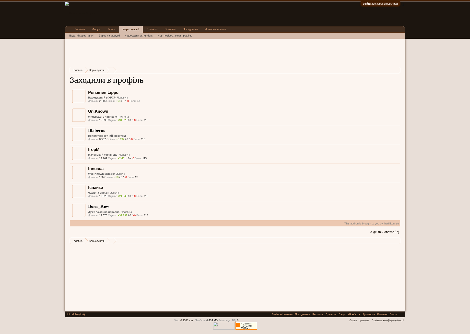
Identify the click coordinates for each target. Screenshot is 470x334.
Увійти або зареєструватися (380, 3)
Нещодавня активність (139, 35)
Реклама (170, 29)
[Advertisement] (159, 52)
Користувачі (131, 29)
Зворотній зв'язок (349, 314)
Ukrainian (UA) (76, 314)
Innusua (96, 168)
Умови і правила (359, 320)
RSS (401, 314)
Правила (152, 29)
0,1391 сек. (187, 320)
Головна (80, 29)
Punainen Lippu (103, 92)
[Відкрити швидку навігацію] (397, 70)
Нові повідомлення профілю (175, 35)
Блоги (111, 29)
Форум (96, 29)
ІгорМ (93, 149)
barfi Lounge (391, 223)
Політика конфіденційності (388, 320)
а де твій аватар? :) (384, 232)
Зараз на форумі (109, 35)
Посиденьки (190, 29)
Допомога (369, 314)
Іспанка (95, 187)
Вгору (393, 314)
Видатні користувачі (81, 35)
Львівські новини (215, 29)
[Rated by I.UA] (224, 328)
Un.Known (98, 111)
